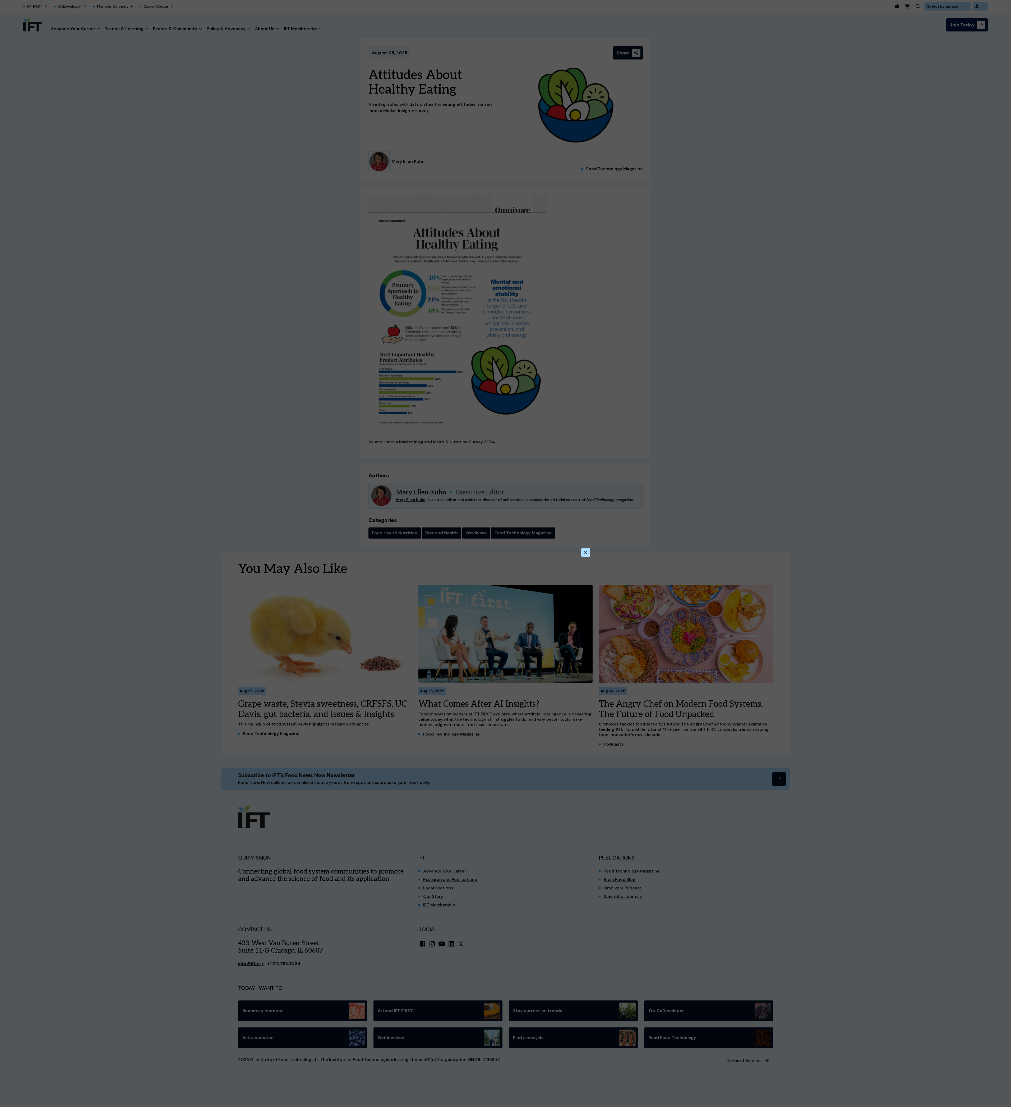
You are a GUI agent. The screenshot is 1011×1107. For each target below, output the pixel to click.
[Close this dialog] (585, 552)
